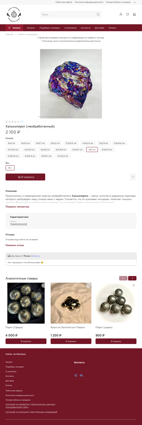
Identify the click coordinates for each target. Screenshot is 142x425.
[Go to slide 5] (46, 116)
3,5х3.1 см (46, 156)
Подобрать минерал (50, 27)
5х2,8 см (103, 143)
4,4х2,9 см (88, 143)
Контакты (85, 27)
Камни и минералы (27, 34)
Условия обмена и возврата (118, 2)
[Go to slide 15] (66, 116)
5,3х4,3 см (13, 156)
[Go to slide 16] (68, 116)
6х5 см (11, 143)
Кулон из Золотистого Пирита (68, 327)
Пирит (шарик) (104, 327)
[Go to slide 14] (64, 116)
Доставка (99, 27)
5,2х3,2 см (63, 156)
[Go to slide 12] (60, 116)
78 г (10, 167)
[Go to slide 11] (58, 116)
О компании (70, 27)
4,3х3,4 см (30, 156)
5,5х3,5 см (71, 143)
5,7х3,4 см (13, 149)
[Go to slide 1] (39, 116)
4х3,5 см (25, 143)
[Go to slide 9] (54, 116)
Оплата (112, 27)
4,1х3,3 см (30, 149)
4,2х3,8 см (61, 149)
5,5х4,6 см (119, 143)
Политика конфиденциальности (89, 2)
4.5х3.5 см (107, 149)
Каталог (17, 27)
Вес (7, 163)
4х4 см (92, 149)
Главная (9, 34)
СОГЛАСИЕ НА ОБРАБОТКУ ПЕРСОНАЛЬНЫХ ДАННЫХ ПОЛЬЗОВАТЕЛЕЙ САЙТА (30, 406)
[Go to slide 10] (56, 116)
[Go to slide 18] (72, 116)
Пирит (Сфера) (14, 327)
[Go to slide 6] (48, 116)
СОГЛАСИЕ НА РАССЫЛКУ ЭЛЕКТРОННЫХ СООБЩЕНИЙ (31, 412)
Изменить (35, 256)
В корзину (26, 341)
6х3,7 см (40, 143)
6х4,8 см (45, 149)
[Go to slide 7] (50, 116)
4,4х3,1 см (77, 149)
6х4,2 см (55, 143)
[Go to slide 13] (62, 116)
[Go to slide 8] (52, 116)
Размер (9, 138)
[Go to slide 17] (70, 116)
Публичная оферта (63, 2)
